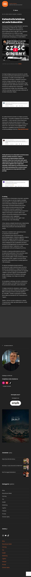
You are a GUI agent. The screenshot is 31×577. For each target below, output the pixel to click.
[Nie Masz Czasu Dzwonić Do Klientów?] (26, 468)
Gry (3, 499)
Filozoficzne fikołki (7, 493)
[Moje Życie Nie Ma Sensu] (26, 461)
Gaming (4, 496)
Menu (16, 10)
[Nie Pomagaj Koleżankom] (26, 474)
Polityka (4, 511)
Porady (4, 514)
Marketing (4, 505)
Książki (4, 502)
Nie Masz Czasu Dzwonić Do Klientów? (12, 465)
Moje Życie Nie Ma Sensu (8, 459)
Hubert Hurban (13, 3)
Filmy (3, 490)
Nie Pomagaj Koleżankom (9, 472)
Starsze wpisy (8, 345)
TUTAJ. (20, 64)
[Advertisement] (15, 322)
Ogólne (4, 508)
